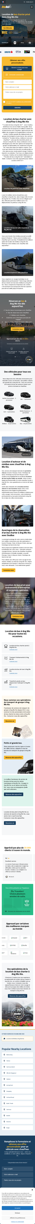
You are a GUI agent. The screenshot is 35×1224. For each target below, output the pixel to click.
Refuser (17, 1213)
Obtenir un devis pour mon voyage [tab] (19, 68)
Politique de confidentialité (17, 1221)
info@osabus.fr (29, 2)
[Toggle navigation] (32, 7)
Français (3, 2)
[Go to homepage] (7, 6)
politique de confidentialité (24, 101)
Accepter (17, 1208)
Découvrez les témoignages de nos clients (17, 343)
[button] (32, 1190)
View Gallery (26, 454)
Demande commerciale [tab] (16, 75)
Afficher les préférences (17, 1218)
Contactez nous (13, 649)
